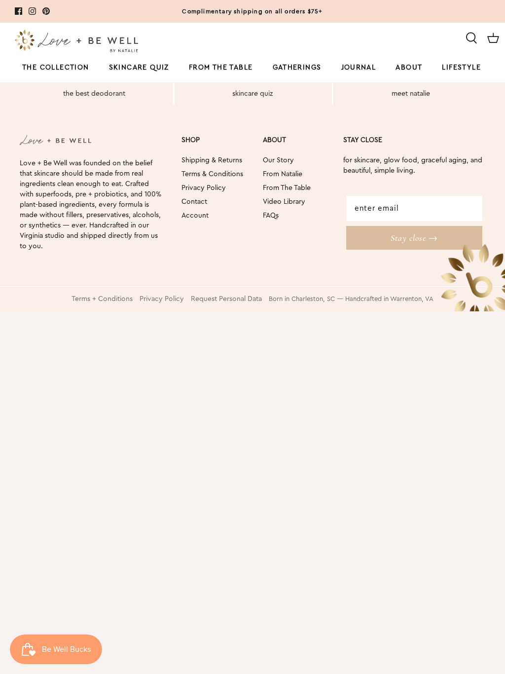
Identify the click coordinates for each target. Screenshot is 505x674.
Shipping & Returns (211, 160)
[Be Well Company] (76, 43)
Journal (358, 67)
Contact (194, 201)
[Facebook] (18, 11)
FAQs (271, 215)
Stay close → (414, 237)
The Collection (55, 67)
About (409, 67)
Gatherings (297, 67)
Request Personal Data (226, 299)
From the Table (221, 67)
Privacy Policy (203, 188)
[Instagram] (32, 11)
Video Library (284, 201)
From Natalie (282, 174)
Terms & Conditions (212, 174)
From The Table (287, 188)
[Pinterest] (46, 11)
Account (195, 215)
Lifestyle (461, 67)
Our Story (278, 160)
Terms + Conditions (102, 299)
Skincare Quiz (139, 67)
